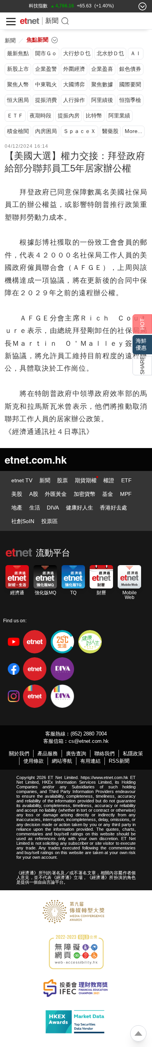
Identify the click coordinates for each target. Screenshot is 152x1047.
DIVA (53, 507)
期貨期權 (86, 480)
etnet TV (21, 480)
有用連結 (90, 761)
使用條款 (33, 761)
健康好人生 (79, 507)
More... (133, 131)
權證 (108, 480)
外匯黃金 (56, 494)
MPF (126, 494)
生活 (34, 507)
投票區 (49, 521)
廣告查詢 (76, 753)
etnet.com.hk (36, 459)
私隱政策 (133, 753)
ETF (126, 480)
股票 (62, 480)
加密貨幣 (84, 494)
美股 (16, 494)
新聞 (51, 21)
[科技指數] (38, 6)
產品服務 (47, 753)
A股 (33, 494)
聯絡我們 (104, 753)
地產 (16, 507)
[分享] (142, 365)
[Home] (29, 21)
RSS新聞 (119, 761)
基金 (107, 494)
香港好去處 (113, 507)
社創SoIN (22, 521)
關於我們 (19, 753)
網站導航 (62, 761)
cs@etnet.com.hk (89, 741)
